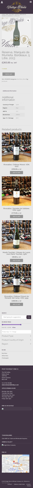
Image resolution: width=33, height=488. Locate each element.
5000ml (18, 114)
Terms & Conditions (19, 484)
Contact (9, 484)
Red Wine (11, 14)
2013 (17, 118)
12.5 (17, 111)
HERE (6, 438)
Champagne (5, 358)
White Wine (5, 355)
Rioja (17, 108)
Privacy (29, 485)
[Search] (29, 317)
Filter (14, 327)
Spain (17, 104)
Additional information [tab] (9, 91)
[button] (28, 20)
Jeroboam (4, 81)
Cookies (28, 484)
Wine (7, 14)
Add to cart (8, 74)
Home (3, 14)
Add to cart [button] (16, 172)
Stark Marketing (6, 482)
